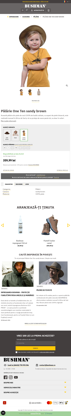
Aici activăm (36, 403)
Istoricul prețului (62, 170)
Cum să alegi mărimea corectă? (24, 144)
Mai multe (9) (35, 101)
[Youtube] (16, 377)
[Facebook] (5, 377)
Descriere (19, 184)
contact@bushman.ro (47, 365)
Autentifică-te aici (41, 175)
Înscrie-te (56, 177)
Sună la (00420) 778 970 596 (18, 365)
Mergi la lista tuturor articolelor (35, 323)
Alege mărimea (35, 414)
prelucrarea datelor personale (47, 352)
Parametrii (9, 184)
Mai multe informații (8, 121)
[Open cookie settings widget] (3, 413)
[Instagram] (11, 377)
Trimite (35, 348)
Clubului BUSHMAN (33, 165)
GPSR (27, 184)
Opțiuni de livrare (8, 170)
